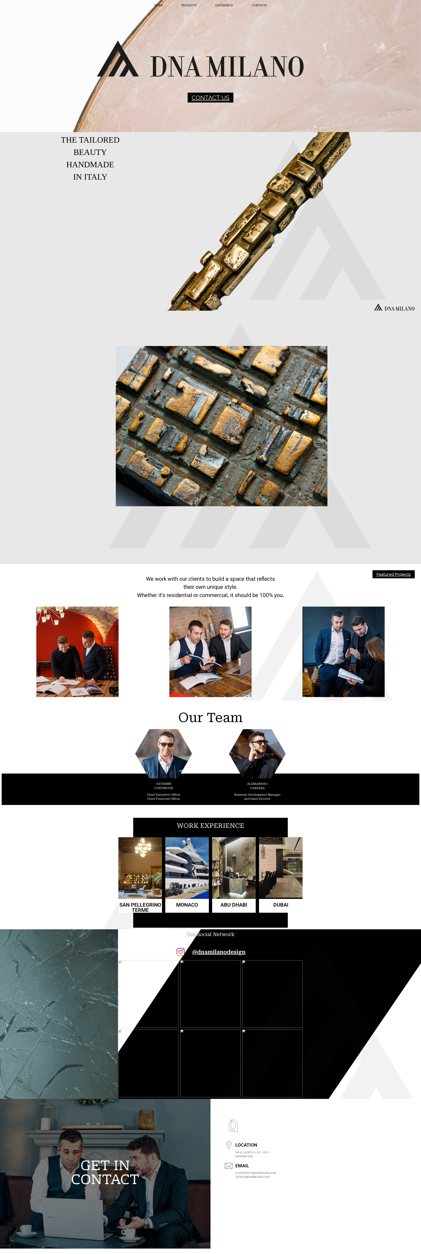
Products (189, 5)
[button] (210, 97)
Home (158, 5)
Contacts (259, 5)
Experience (224, 5)
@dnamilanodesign (219, 952)
